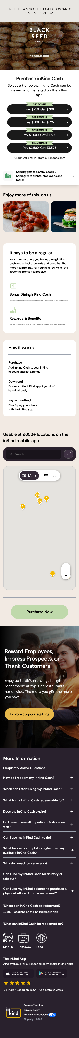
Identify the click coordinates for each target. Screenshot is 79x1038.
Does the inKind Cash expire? (25, 811)
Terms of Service (33, 1005)
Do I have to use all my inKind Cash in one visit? (34, 824)
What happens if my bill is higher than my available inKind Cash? (34, 850)
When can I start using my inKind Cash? (32, 789)
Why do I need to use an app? (25, 863)
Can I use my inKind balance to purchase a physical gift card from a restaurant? (35, 890)
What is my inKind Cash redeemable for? (33, 800)
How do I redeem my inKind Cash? (28, 778)
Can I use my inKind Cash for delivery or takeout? (32, 876)
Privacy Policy (32, 1010)
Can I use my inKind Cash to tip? (27, 837)
